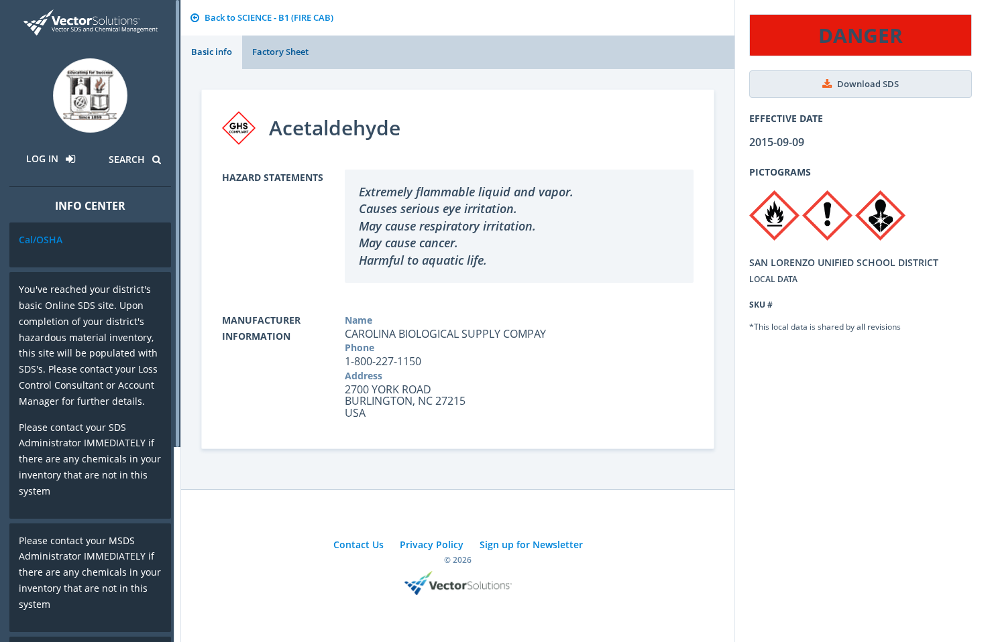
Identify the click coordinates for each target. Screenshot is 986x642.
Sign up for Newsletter (531, 544)
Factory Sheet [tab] (280, 52)
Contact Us (358, 544)
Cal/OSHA (40, 239)
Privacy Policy (431, 544)
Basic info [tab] (211, 52)
